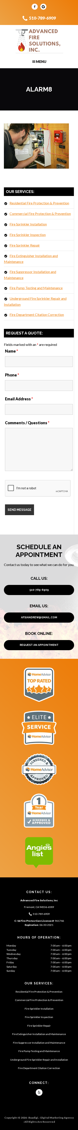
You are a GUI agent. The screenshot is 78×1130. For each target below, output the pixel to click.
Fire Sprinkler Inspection (28, 235)
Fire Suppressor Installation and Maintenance (39, 1042)
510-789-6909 (42, 18)
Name (11, 351)
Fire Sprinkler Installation (28, 224)
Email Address (19, 398)
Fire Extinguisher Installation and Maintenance (39, 1034)
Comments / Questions (27, 422)
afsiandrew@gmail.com (39, 617)
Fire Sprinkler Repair (25, 245)
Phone (12, 375)
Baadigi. (33, 1117)
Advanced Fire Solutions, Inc (39, 41)
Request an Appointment (39, 645)
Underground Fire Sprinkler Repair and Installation (39, 1059)
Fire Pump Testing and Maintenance (36, 288)
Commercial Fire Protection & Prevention (40, 213)
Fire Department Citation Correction (37, 314)
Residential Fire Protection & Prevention (39, 203)
